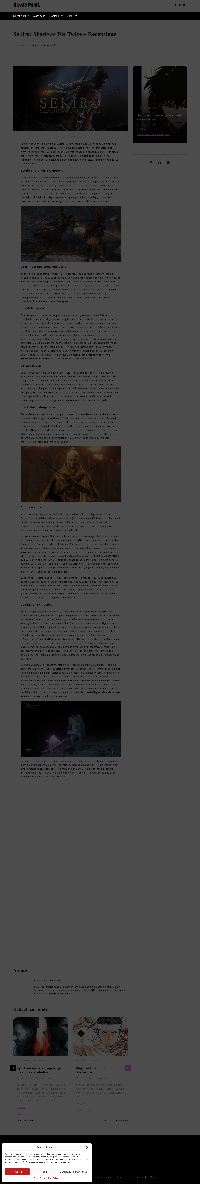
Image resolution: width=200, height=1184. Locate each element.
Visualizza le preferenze (73, 1171)
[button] (87, 1147)
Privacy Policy (52, 1178)
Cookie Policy (39, 1178)
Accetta (17, 1171)
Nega (44, 1171)
